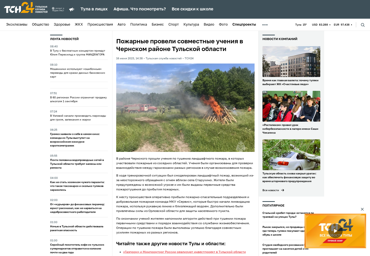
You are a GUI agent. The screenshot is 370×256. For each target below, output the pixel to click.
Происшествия (100, 24)
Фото (223, 24)
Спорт (173, 24)
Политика (138, 24)
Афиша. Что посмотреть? (140, 9)
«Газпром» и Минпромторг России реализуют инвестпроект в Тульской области (184, 252)
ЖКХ (79, 24)
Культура (191, 24)
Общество (40, 24)
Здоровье (62, 24)
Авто (122, 24)
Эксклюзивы (16, 24)
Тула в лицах (94, 9)
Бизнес (158, 24)
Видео (209, 24)
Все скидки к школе (192, 9)
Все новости (270, 190)
